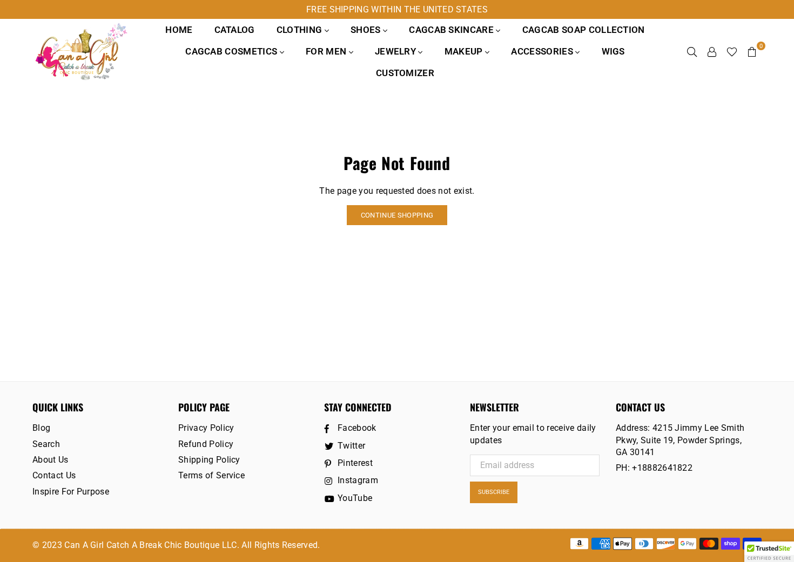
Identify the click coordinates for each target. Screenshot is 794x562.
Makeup (465, 51)
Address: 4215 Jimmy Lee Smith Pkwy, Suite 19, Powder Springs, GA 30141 (680, 440)
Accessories (543, 51)
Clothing (301, 29)
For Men (327, 51)
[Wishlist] (732, 51)
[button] (769, 551)
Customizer (405, 72)
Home (178, 29)
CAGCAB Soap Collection (583, 29)
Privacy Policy (206, 428)
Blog (41, 428)
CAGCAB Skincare (452, 29)
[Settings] (712, 51)
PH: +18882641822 (654, 468)
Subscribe (493, 492)
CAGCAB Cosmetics (232, 51)
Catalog (234, 29)
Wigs (613, 51)
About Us (50, 460)
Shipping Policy (209, 460)
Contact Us (54, 475)
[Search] (692, 51)
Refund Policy (205, 444)
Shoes (367, 29)
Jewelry (397, 51)
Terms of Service (211, 475)
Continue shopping (397, 215)
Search (46, 444)
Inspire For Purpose (70, 491)
